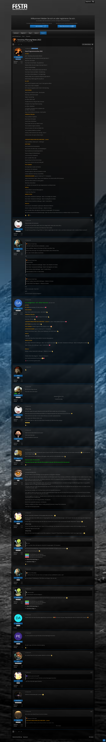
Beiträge (15, 62)
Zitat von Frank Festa (32, 243)
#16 (91, 633)
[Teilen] (92, 44)
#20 (91, 711)
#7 (91, 406)
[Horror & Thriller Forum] (20, 6)
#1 (91, 48)
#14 (91, 588)
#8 (91, 430)
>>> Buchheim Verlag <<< (30, 561)
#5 (91, 367)
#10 (91, 469)
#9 (91, 449)
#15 (91, 614)
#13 (91, 569)
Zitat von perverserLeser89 (33, 676)
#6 (91, 386)
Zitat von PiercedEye (32, 572)
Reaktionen (16, 61)
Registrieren (88, 1)
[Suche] (93, 1)
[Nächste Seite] (21, 44)
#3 (91, 240)
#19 (91, 692)
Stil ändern (91, 737)
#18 (91, 672)
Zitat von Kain (31, 592)
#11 (91, 512)
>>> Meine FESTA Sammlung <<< (32, 559)
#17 (91, 652)
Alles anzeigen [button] (58, 725)
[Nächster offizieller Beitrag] (91, 215)
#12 (91, 539)
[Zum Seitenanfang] (104, 740)
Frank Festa (21, 41)
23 (18, 44)
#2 (91, 220)
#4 (91, 299)
